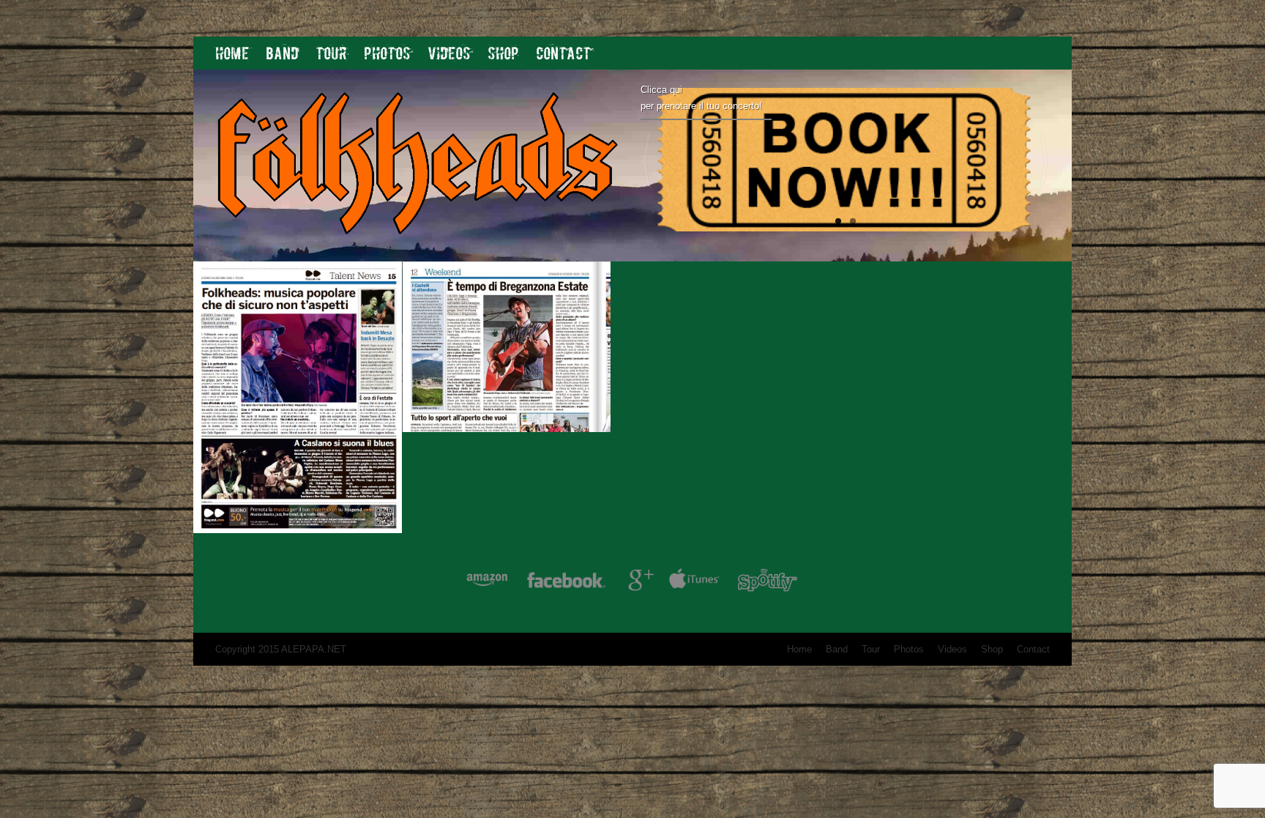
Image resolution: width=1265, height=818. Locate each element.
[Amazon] (487, 583)
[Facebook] (566, 583)
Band (282, 53)
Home (232, 53)
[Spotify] (767, 583)
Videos (449, 53)
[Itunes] (694, 583)
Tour (331, 53)
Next (1044, 160)
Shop (503, 53)
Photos (387, 53)
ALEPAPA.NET (313, 649)
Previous (646, 160)
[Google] (639, 583)
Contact (563, 53)
